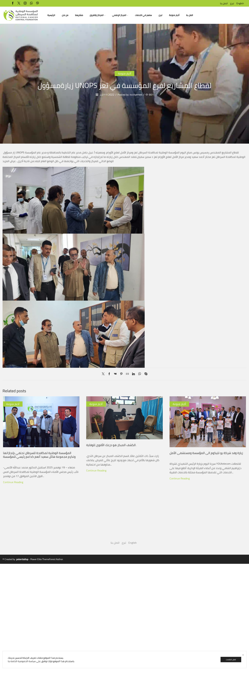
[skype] (145, 374)
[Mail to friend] (127, 374)
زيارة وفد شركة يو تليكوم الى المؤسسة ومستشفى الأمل (206, 453)
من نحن (65, 15)
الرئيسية (51, 15)
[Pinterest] (121, 374)
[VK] (115, 374)
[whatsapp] (31, 3)
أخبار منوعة (174, 15)
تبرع (232, 3)
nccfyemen (136, 95)
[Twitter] (18, 3)
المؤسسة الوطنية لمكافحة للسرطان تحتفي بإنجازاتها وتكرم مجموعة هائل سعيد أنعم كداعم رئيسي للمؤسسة (39, 454)
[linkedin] (133, 374)
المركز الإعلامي (119, 15)
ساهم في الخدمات (143, 15)
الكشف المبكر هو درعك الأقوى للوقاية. (111, 445)
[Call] (37, 3)
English (240, 3)
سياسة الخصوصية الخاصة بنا (22, 661)
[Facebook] (12, 3)
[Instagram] (25, 3)
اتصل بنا (224, 3)
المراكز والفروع (96, 15)
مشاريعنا (79, 15)
